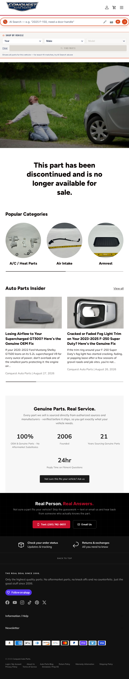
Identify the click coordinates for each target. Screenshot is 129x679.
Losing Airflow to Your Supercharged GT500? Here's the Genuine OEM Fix (33, 339)
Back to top (64, 558)
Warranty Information (84, 664)
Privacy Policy (11, 667)
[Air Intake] (64, 240)
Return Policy (64, 664)
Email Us (86, 524)
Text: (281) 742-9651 (53, 524)
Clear (5, 48)
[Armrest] (105, 240)
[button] (114, 7)
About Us (31, 664)
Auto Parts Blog (46, 664)
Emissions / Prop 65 (50, 667)
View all (119, 288)
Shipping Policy (106, 664)
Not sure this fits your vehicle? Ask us (65, 478)
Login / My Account (13, 664)
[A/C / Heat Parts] (23, 240)
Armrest (106, 263)
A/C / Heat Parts (23, 263)
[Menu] (121, 7)
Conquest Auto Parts (21, 659)
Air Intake (64, 263)
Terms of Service (30, 667)
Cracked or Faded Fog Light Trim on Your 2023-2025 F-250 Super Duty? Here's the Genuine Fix (94, 339)
